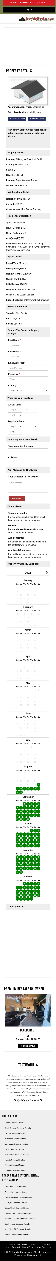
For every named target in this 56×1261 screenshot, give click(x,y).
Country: (12, 385)
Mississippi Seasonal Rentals (16, 1144)
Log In (29, 10)
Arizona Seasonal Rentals (15, 1165)
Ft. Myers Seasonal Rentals (16, 1203)
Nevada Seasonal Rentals (15, 1160)
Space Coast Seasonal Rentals (17, 1208)
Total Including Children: (20, 446)
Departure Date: (16, 421)
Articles (25, 1244)
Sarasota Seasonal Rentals (15, 1187)
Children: (13, 457)
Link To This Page (18, 119)
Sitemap (33, 1244)
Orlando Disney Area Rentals (16, 1192)
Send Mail (17, 498)
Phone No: (14, 374)
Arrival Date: (14, 405)
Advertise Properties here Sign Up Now (29, 3)
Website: (12, 525)
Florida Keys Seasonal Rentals (17, 1235)
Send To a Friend (37, 119)
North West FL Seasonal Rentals (18, 1229)
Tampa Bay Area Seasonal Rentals (18, 1197)
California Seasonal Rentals (16, 1171)
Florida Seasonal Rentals (14, 1123)
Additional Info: (16, 538)
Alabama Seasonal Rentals (15, 1139)
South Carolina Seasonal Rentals (18, 1128)
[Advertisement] (28, 45)
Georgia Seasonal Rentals (15, 1133)
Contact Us (44, 1244)
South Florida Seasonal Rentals (17, 1224)
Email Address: (16, 363)
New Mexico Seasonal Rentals (17, 1155)
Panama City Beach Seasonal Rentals (20, 1219)
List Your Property (12, 1247)
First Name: (14, 340)
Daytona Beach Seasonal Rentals (18, 1213)
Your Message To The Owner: (23, 477)
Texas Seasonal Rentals (14, 1149)
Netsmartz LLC (34, 1255)
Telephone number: (18, 513)
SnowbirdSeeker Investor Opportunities (37, 1247)
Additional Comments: (19, 550)
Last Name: (14, 351)
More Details (28, 1046)
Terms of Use (13, 1244)
